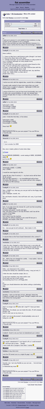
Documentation (21, 402)
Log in (33, 9)
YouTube (36, 405)
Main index (7, 402)
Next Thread (38, 384)
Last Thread (31, 384)
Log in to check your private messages (20, 9)
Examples (28, 402)
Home (17, 7)
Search (22, 7)
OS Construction (17, 14)
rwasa (27, 407)
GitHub (32, 405)
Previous (11, 17)
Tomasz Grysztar (22, 405)
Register (27, 7)
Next (27, 17)
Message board (36, 402)
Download (13, 402)
